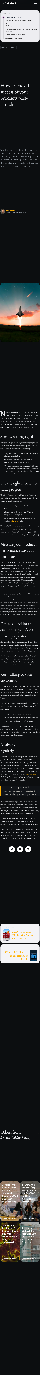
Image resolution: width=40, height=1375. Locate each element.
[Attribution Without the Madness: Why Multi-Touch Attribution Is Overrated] (30, 1242)
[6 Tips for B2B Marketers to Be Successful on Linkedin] (20, 953)
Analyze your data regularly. (14, 38)
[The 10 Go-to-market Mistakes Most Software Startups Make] (20, 933)
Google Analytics (30, 774)
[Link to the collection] (36, 1134)
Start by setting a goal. (13, 17)
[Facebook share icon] (20, 849)
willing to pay (14, 521)
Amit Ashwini (10, 210)
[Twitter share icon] (12, 849)
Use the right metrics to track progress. (18, 21)
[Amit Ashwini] (2, 211)
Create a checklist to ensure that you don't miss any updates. (21, 30)
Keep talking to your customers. (16, 35)
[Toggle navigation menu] (35, 3)
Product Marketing (8, 48)
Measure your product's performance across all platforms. (21, 25)
